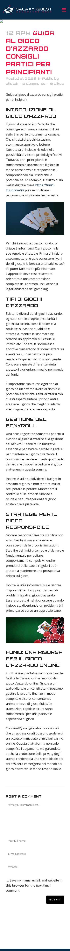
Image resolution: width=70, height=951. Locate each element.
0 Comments (34, 84)
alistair (12, 84)
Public (47, 78)
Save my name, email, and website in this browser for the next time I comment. (34, 885)
